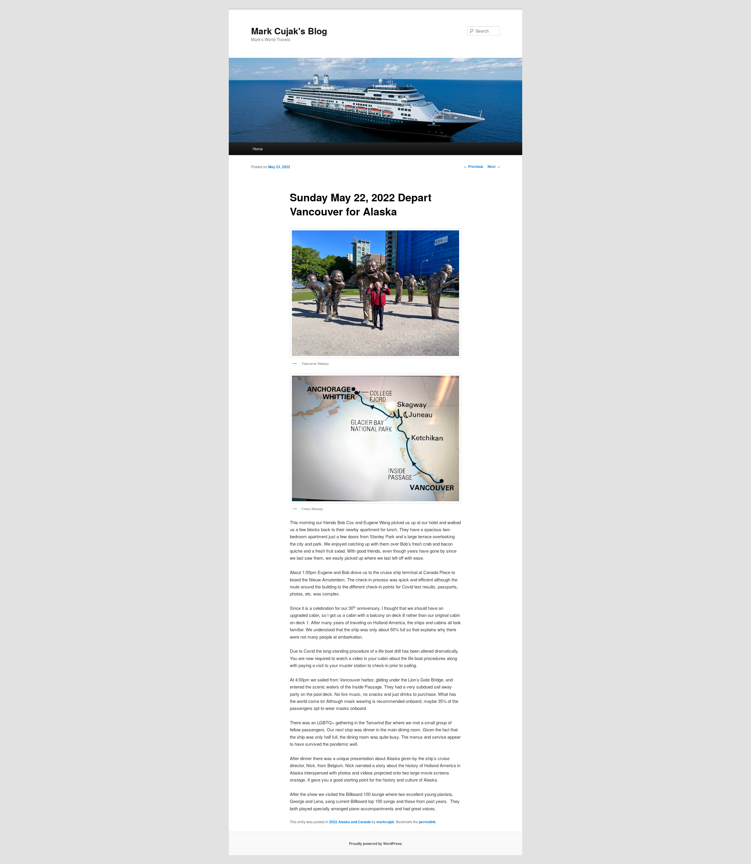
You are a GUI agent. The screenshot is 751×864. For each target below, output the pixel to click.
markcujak (385, 821)
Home (258, 148)
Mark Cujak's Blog (289, 30)
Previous (473, 166)
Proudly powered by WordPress (375, 843)
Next (494, 166)
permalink (427, 821)
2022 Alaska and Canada (350, 821)
